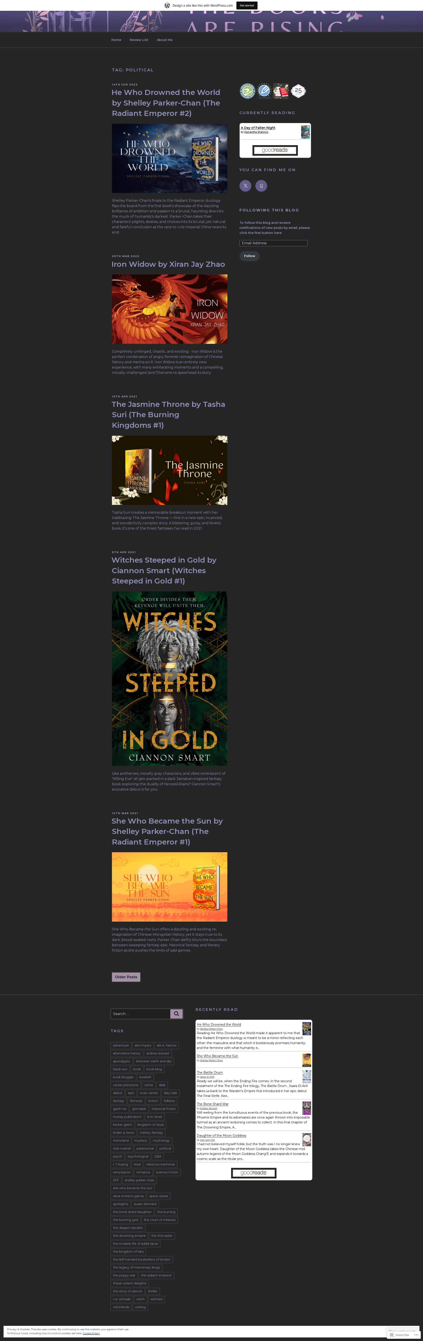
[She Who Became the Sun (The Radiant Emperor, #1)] (306, 1066)
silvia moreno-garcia (128, 1196)
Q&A (157, 1156)
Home (116, 40)
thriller (153, 1291)
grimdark (139, 1109)
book (137, 1069)
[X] (245, 186)
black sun (120, 1069)
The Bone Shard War (212, 1104)
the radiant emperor (156, 1275)
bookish (145, 1077)
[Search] (176, 1014)
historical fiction (164, 1109)
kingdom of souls (150, 1125)
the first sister (162, 1236)
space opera (158, 1196)
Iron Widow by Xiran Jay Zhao (168, 264)
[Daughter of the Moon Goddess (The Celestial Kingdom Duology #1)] (306, 1145)
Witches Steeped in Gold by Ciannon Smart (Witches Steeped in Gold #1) (164, 570)
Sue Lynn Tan (207, 1139)
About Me (165, 40)
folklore (169, 1101)
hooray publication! (127, 1117)
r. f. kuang (120, 1164)
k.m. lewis (154, 1117)
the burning (166, 1212)
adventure (121, 1045)
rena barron (122, 1172)
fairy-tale (170, 1093)
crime (148, 1085)
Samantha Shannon (256, 132)
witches (156, 1299)
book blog (154, 1069)
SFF (116, 1180)
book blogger (123, 1077)
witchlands (121, 1307)
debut (117, 1093)
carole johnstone (126, 1085)
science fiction (167, 1172)
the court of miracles (160, 1220)
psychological (138, 1156)
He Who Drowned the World (219, 1024)
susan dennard (145, 1204)
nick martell (122, 1148)
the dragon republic (128, 1228)
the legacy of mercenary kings (136, 1267)
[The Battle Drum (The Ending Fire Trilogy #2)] (306, 1082)
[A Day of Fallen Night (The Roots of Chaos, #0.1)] (305, 137)
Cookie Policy (91, 1333)
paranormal (145, 1148)
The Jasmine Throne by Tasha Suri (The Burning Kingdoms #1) (168, 415)
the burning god (125, 1220)
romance (143, 1172)
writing (140, 1307)
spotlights (120, 1204)
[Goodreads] (261, 186)
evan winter (149, 1093)
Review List (139, 40)
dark (162, 1085)
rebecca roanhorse (160, 1164)
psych (117, 1156)
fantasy (118, 1101)
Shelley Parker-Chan (211, 1028)
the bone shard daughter (132, 1212)
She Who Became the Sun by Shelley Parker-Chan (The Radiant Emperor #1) (167, 831)
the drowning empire (129, 1236)
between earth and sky (154, 1061)
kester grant (122, 1125)
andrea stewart (157, 1053)
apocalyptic (121, 1061)
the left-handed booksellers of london (142, 1259)
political (165, 1148)
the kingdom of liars (128, 1252)
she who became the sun (132, 1188)
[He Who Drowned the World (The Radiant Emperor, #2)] (306, 1034)
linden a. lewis (123, 1133)
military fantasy (151, 1133)
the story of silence (127, 1291)
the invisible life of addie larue (135, 1244)
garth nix (119, 1109)
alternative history (127, 1053)
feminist (136, 1101)
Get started (247, 5)
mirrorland (121, 1141)
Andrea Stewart (208, 1108)
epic (131, 1093)
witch (140, 1299)
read (137, 1164)
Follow (249, 256)
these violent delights (129, 1283)
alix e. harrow (166, 1045)
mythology (161, 1141)
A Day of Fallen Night (258, 128)
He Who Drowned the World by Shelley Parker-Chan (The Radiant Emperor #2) (165, 103)
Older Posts (126, 977)
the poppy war (124, 1275)
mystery (140, 1141)
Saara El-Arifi (207, 1076)
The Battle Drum (210, 1072)
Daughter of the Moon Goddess (221, 1135)
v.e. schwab (122, 1299)
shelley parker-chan (139, 1180)
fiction (153, 1101)
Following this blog (269, 210)
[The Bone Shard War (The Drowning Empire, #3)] (306, 1114)
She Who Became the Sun (217, 1056)
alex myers (143, 1045)
